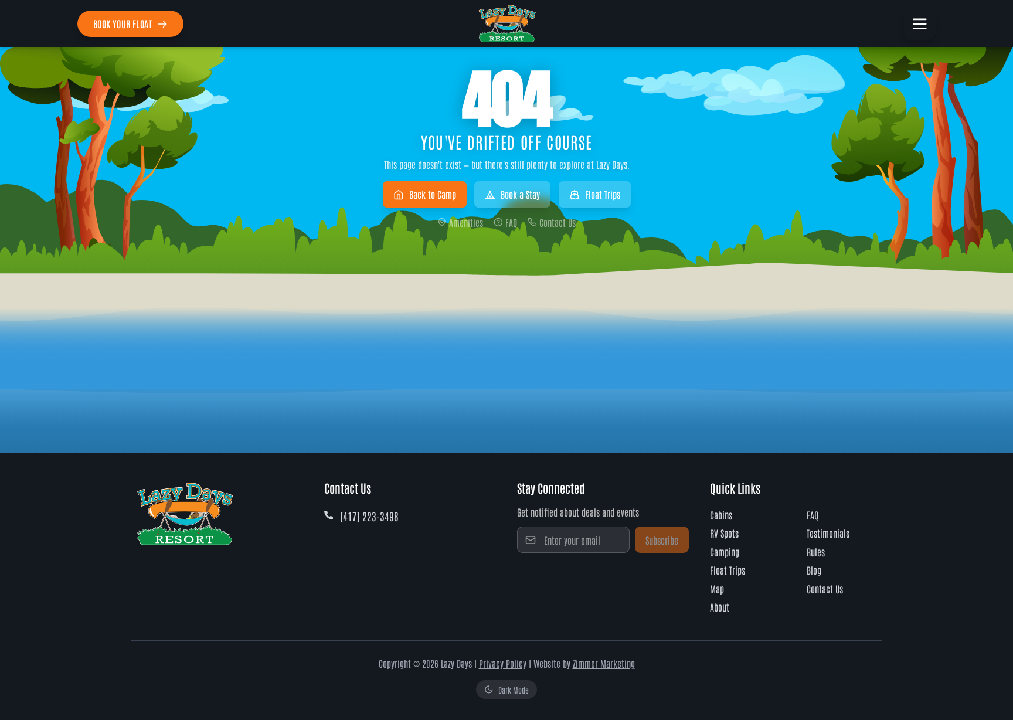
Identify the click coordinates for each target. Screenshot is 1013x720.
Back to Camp (432, 194)
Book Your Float (122, 23)
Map (717, 589)
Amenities (466, 222)
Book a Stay (520, 194)
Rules (816, 552)
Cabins (721, 515)
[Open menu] (920, 24)
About (719, 607)
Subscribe (661, 540)
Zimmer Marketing (604, 663)
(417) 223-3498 (369, 516)
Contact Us (557, 222)
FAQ (511, 222)
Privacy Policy (502, 663)
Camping (724, 552)
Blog (814, 570)
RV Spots (724, 533)
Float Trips (602, 194)
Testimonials (828, 533)
